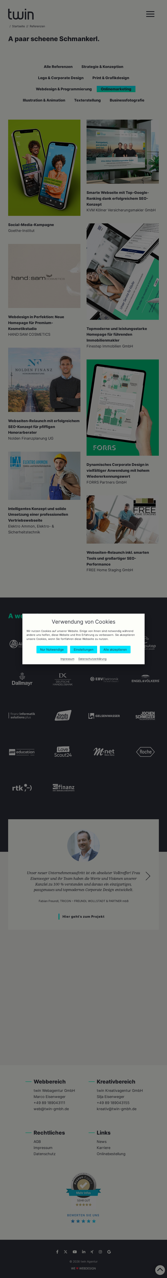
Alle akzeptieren (115, 650)
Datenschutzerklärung (92, 659)
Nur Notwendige (52, 650)
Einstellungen (83, 650)
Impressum (67, 659)
